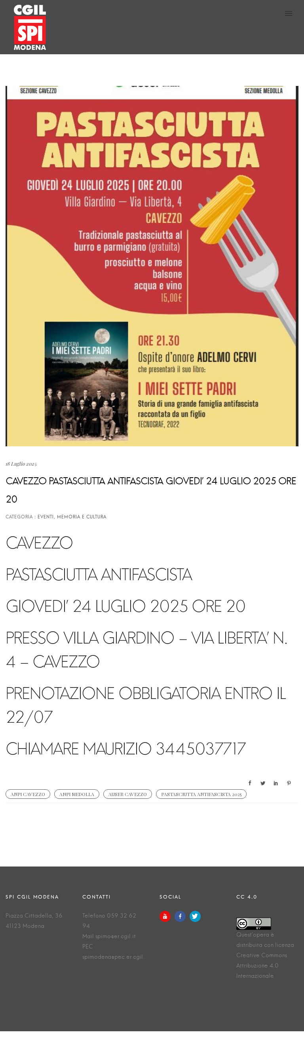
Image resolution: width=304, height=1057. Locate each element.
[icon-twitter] (195, 916)
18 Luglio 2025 (21, 463)
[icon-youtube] (167, 916)
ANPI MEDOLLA (76, 794)
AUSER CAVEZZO (127, 794)
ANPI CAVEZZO (28, 794)
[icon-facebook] (182, 916)
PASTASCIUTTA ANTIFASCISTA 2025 (201, 794)
